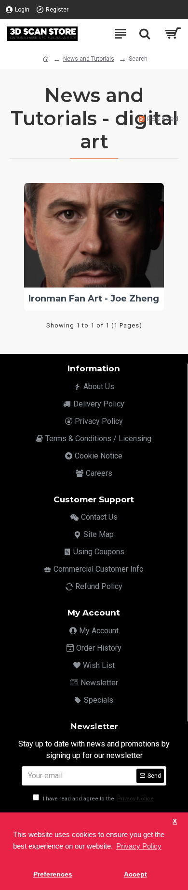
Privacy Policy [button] (138, 846)
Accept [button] (135, 874)
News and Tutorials (88, 58)
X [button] (175, 821)
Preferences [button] (52, 874)
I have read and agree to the (97, 799)
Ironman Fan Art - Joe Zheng (93, 298)
